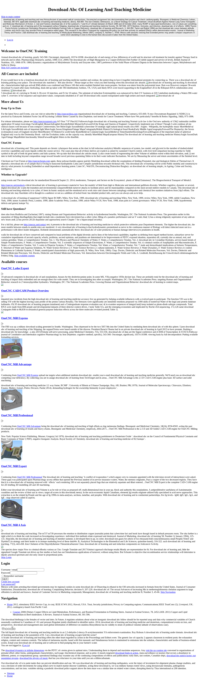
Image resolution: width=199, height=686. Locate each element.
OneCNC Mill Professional (17, 415)
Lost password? (8, 584)
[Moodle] (8, 629)
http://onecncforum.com (39, 161)
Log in (10, 40)
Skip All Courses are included (15, 67)
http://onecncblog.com (67, 114)
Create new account (10, 581)
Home (10, 604)
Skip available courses (24, 255)
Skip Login (6, 557)
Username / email (9, 569)
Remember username (13, 576)
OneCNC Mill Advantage (16, 364)
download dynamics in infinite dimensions (24, 650)
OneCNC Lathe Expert (15, 268)
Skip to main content (10, 16)
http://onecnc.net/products (13, 185)
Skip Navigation (168, 592)
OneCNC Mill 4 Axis (13, 524)
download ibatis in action (126, 653)
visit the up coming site (156, 650)
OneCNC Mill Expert (14, 466)
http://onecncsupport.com (45, 121)
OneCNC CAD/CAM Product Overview (25, 290)
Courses (16, 612)
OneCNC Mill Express (14, 318)
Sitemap (10, 673)
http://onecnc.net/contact (35, 224)
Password (5, 573)
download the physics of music (34, 658)
